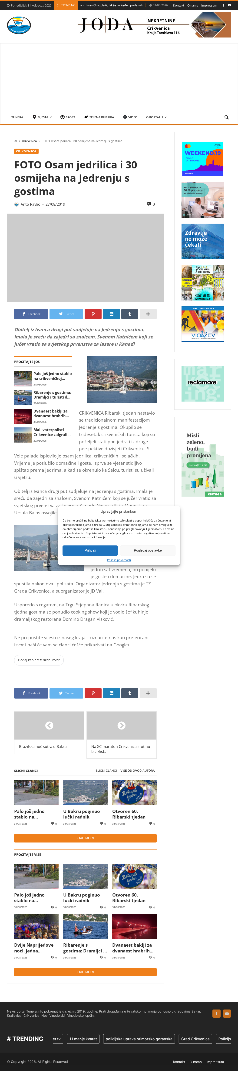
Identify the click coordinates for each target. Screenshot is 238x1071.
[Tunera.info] (19, 25)
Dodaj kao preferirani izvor (39, 660)
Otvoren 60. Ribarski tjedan (128, 814)
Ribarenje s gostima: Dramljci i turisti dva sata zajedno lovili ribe (52, 395)
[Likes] (223, 5)
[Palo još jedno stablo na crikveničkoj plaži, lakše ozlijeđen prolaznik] (23, 378)
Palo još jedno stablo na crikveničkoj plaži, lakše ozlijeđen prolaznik (52, 376)
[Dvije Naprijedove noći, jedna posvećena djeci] (36, 926)
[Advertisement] (119, 75)
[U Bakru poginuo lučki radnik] (85, 792)
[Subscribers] (229, 5)
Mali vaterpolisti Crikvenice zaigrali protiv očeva (50, 432)
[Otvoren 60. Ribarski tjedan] (134, 792)
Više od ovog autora (137, 770)
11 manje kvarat (69, 1039)
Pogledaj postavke (148, 550)
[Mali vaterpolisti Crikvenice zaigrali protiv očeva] (23, 434)
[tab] (106, 771)
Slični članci (106, 770)
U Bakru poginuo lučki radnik (81, 814)
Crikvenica (29, 141)
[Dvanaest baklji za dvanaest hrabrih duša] (23, 416)
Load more (85, 838)
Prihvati (90, 550)
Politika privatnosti (119, 560)
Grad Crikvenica (181, 1039)
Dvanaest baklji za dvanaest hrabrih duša (50, 413)
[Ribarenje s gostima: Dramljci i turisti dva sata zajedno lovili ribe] (23, 397)
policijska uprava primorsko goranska (124, 1039)
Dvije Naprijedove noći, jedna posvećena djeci (33, 948)
